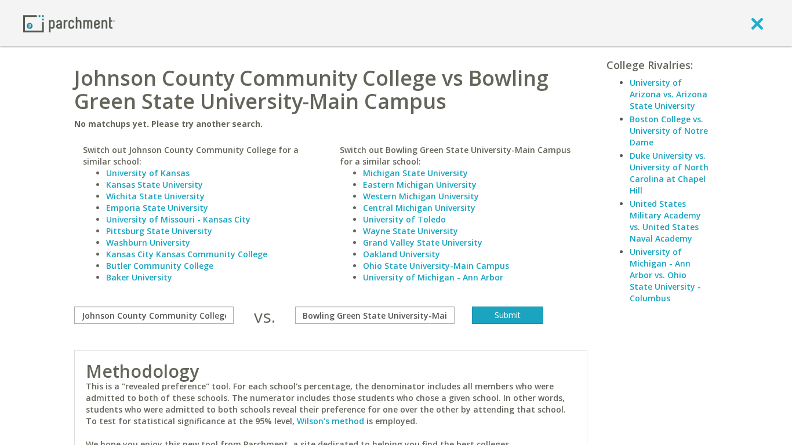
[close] (757, 23)
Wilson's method (330, 420)
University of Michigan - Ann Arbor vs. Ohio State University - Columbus (665, 275)
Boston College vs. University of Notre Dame (669, 131)
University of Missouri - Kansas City (178, 219)
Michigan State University (415, 172)
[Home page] (69, 22)
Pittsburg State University (159, 230)
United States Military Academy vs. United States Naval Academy (665, 221)
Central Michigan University (419, 207)
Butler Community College (159, 265)
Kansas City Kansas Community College (186, 254)
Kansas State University (154, 184)
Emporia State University (157, 207)
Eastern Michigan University (420, 184)
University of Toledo (404, 219)
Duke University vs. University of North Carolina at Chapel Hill (669, 173)
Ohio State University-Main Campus (436, 265)
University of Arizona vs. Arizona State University (668, 94)
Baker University (139, 277)
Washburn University (148, 242)
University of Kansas (148, 172)
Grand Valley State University (422, 242)
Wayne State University (410, 230)
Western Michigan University (421, 196)
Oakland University (401, 254)
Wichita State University (155, 196)
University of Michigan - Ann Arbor (433, 277)
